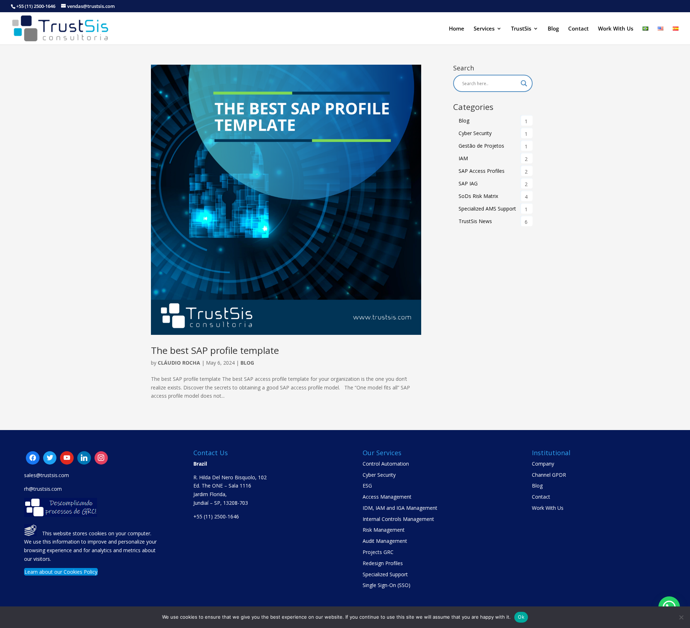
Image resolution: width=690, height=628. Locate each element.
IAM (463, 158)
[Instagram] (84, 458)
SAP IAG (468, 183)
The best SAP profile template (215, 350)
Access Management (387, 496)
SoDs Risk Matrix (478, 196)
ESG (367, 485)
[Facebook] (32, 458)
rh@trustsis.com (43, 488)
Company (543, 463)
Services (484, 29)
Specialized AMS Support (487, 208)
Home (456, 29)
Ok (521, 617)
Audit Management (385, 540)
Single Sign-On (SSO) (386, 585)
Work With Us (615, 29)
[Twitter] (66, 458)
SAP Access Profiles (482, 170)
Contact (578, 29)
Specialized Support (385, 574)
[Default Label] (50, 458)
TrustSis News (475, 221)
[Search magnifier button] (524, 83)
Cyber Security (475, 133)
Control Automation (386, 463)
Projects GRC (378, 552)
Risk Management (384, 529)
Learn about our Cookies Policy (60, 571)
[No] (681, 617)
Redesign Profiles (383, 563)
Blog (553, 29)
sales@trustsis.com (46, 475)
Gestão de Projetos (481, 145)
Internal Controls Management (398, 519)
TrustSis (521, 29)
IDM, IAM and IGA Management (400, 507)
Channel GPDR (549, 474)
